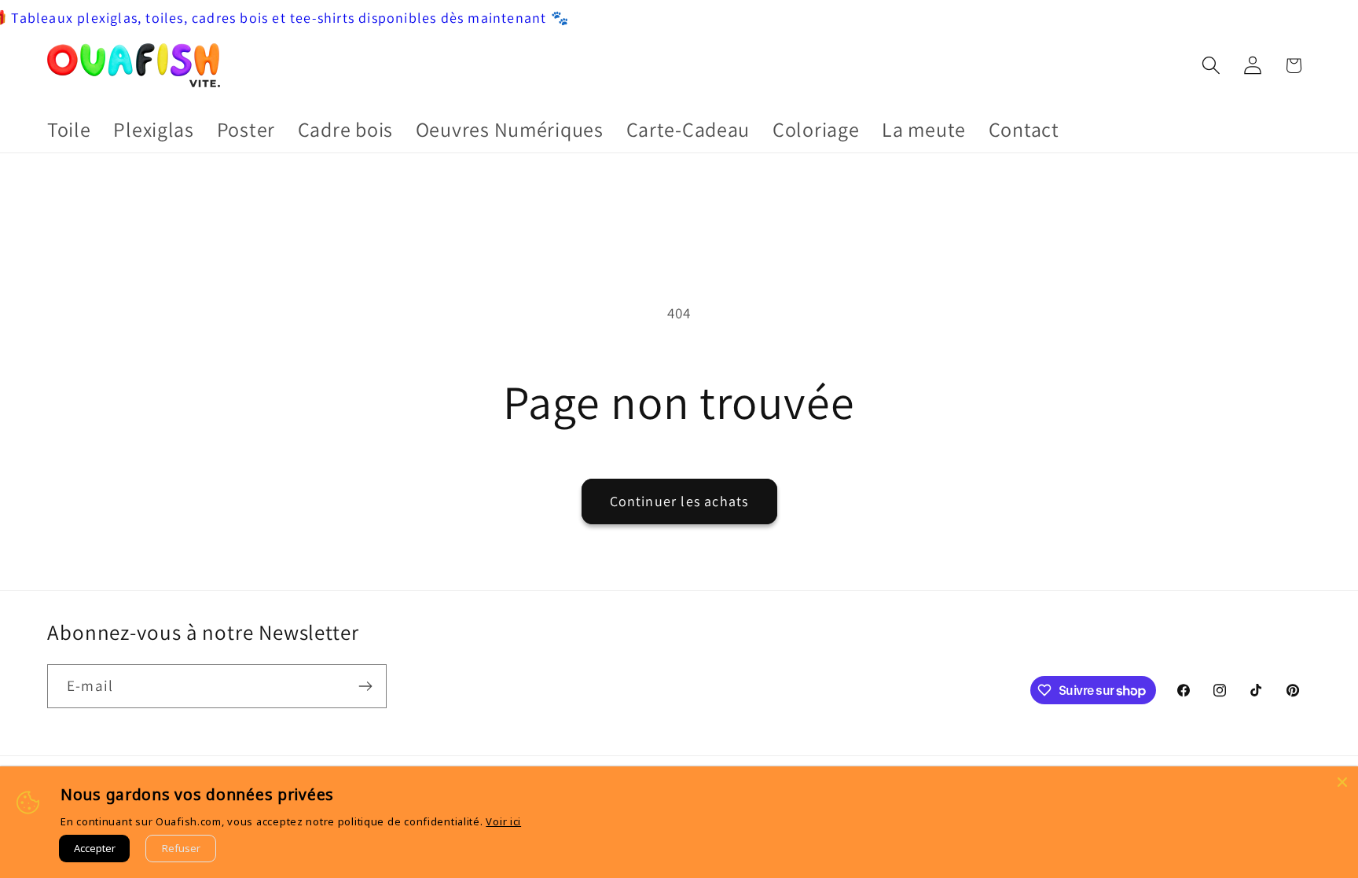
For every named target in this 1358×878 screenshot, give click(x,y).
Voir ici (503, 821)
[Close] (1342, 782)
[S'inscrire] (365, 686)
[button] (1210, 65)
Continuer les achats (679, 501)
